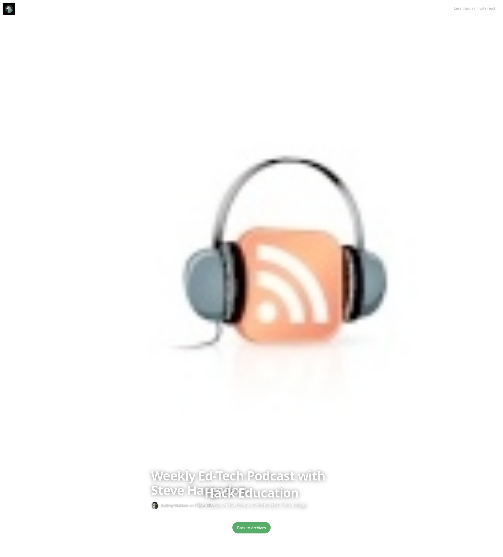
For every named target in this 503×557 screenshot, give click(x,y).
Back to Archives (251, 527)
